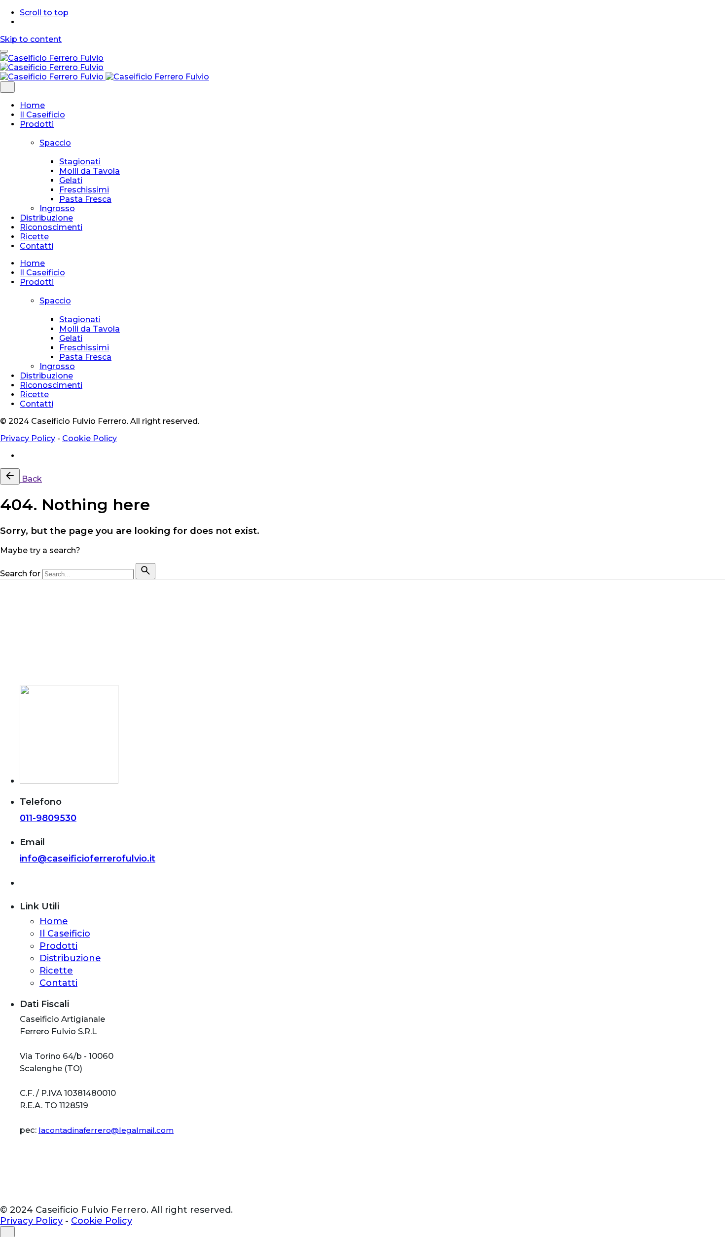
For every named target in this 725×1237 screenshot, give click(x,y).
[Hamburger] (4, 51)
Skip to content (31, 39)
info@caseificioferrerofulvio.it (87, 858)
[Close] (7, 87)
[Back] (10, 476)
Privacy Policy (27, 438)
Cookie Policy (89, 438)
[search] (145, 571)
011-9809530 (48, 818)
